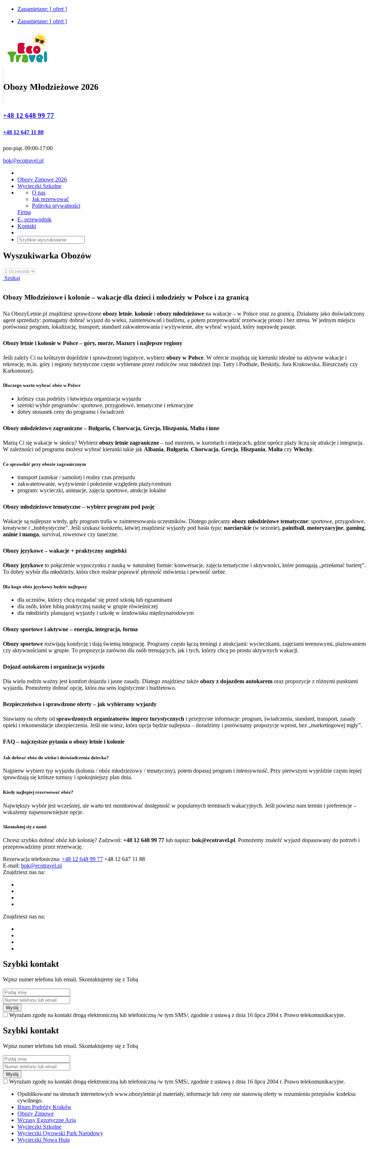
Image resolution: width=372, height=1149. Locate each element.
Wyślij (12, 1007)
